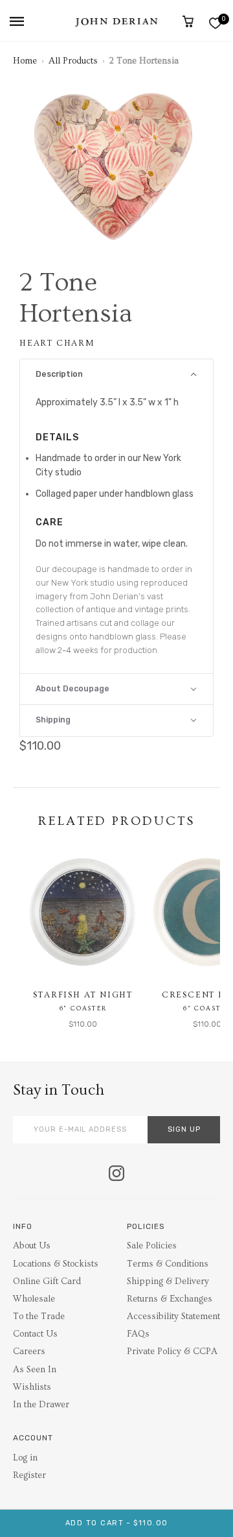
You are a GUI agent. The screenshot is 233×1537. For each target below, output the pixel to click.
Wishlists (32, 1387)
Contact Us (35, 1334)
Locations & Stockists (55, 1264)
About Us (31, 1246)
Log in (25, 1458)
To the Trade (39, 1316)
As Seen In (34, 1369)
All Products (73, 61)
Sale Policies (152, 1246)
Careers (29, 1351)
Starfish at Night (83, 994)
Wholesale (34, 1299)
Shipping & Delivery (168, 1281)
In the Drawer (41, 1405)
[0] (215, 23)
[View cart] (188, 21)
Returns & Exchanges (169, 1299)
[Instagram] (116, 1174)
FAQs (138, 1334)
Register (29, 1475)
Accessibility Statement (173, 1316)
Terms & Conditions (167, 1264)
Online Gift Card (47, 1281)
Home (25, 61)
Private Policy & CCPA (172, 1351)
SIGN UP (184, 1129)
